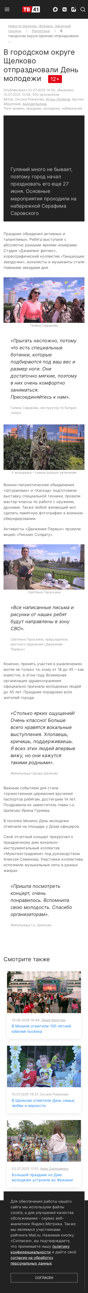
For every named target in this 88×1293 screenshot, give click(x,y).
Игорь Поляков (58, 99)
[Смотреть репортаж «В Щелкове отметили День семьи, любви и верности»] (44, 1066)
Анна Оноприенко (54, 1169)
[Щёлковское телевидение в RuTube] (74, 9)
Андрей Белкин (35, 104)
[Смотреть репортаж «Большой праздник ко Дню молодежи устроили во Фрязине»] (44, 1140)
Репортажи (41, 31)
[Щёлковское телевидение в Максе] (55, 9)
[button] (7, 9)
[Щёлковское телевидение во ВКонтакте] (64, 9)
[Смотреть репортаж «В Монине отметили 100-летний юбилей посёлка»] (44, 991)
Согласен (44, 1278)
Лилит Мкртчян (53, 1020)
